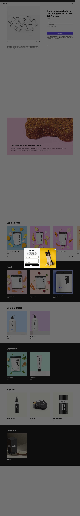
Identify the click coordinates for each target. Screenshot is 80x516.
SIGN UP (32, 265)
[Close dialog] (55, 249)
